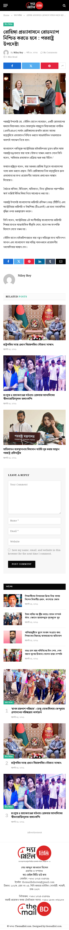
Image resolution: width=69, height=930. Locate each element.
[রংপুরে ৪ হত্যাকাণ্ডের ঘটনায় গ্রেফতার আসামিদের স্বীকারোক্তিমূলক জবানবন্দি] (34, 373)
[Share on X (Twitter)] (31, 66)
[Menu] (5, 5)
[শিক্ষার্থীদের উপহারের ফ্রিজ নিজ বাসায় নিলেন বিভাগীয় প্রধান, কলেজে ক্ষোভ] (13, 600)
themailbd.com (53, 926)
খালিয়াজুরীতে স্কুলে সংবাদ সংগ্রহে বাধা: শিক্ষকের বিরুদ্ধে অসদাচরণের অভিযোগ (43, 634)
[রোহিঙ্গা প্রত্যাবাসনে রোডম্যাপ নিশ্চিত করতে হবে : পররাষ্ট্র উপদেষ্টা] (34, 93)
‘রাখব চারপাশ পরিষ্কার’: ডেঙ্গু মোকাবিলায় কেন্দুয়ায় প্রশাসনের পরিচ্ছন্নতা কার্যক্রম (38, 711)
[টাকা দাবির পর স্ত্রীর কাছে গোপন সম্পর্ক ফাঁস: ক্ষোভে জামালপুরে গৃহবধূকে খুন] (13, 618)
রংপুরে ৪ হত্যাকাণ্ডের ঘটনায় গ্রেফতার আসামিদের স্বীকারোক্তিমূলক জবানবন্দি (29, 397)
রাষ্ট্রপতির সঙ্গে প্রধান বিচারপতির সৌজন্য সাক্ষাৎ (28, 345)
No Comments (50, 52)
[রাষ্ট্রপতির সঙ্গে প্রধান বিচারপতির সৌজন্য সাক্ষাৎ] (34, 322)
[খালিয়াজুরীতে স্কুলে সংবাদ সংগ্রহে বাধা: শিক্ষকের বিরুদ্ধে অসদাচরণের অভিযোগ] (13, 637)
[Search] (64, 5)
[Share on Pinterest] (49, 66)
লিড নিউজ (8, 24)
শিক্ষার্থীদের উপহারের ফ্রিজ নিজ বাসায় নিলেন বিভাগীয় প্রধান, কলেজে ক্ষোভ (42, 597)
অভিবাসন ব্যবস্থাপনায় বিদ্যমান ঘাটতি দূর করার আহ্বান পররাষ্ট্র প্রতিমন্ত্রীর (31, 451)
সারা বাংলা (9, 702)
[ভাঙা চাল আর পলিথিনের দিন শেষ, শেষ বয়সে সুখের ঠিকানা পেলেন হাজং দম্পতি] (13, 655)
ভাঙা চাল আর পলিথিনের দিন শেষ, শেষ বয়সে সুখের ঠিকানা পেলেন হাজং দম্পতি (43, 652)
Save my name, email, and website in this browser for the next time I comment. (34, 552)
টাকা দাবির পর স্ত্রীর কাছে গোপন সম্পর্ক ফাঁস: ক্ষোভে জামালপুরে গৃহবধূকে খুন (43, 616)
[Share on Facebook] (12, 66)
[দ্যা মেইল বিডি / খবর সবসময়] (34, 5)
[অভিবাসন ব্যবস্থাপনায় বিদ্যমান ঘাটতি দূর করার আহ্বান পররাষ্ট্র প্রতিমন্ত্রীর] (34, 427)
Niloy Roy (18, 52)
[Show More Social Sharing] (62, 66)
